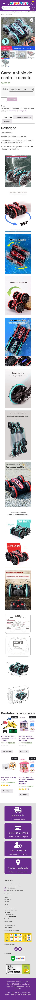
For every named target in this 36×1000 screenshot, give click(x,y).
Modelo (5, 89)
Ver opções (7, 751)
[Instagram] (16, 949)
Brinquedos (10, 12)
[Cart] (31, 3)
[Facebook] (20, 949)
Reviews (7, 121)
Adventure (18, 12)
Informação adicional (23, 117)
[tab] (7, 117)
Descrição (8, 117)
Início (3, 12)
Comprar (12, 99)
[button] (4, 3)
